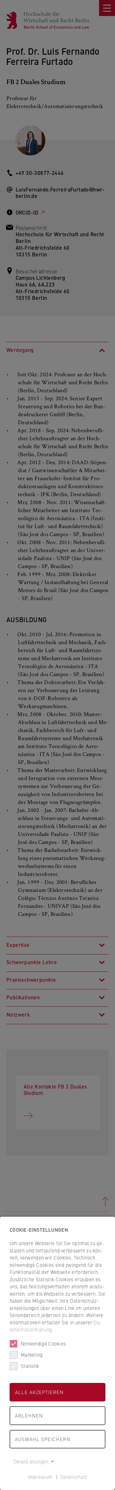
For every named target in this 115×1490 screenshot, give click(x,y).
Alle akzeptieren (39, 1392)
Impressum (40, 1476)
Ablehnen (29, 1415)
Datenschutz (73, 1476)
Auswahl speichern (42, 1439)
